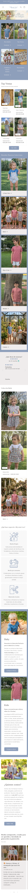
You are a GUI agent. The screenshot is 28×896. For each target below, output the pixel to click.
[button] (3, 7)
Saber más (10, 823)
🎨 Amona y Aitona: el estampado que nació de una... (12, 865)
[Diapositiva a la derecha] (17, 892)
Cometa (5, 347)
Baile (4, 231)
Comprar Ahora (11, 670)
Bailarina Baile (6, 472)
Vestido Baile (19, 138)
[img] (14, 359)
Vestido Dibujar (6, 138)
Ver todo (14, 148)
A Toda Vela (6, 193)
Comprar (6, 45)
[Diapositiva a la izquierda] (10, 892)
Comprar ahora (11, 749)
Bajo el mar (6, 270)
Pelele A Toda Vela (20, 110)
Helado (5, 308)
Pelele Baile (5, 108)
